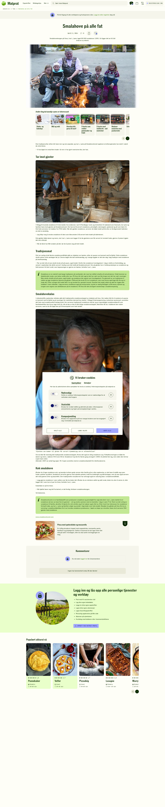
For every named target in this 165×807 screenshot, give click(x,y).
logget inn (83, 559)
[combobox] (89, 3)
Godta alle (107, 430)
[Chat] (131, 3)
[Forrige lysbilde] (123, 138)
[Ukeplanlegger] (137, 3)
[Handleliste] (142, 3)
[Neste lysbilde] (127, 138)
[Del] (89, 33)
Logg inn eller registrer (102, 15)
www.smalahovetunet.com (45, 517)
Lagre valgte (82, 430)
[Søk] (53, 3)
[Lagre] (95, 33)
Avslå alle (57, 430)
